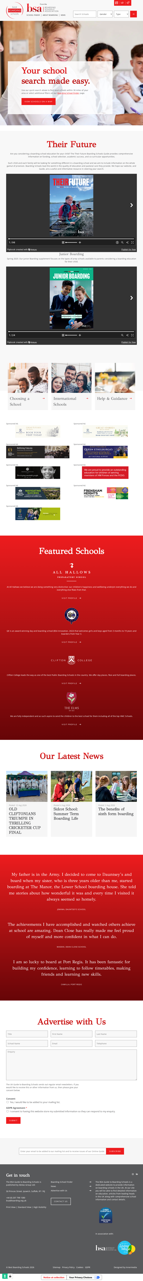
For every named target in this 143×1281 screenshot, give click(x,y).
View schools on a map (39, 101)
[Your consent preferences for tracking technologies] (10, 1276)
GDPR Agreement (16, 1108)
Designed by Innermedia (125, 1267)
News (53, 1186)
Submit (13, 1120)
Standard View (24, 1207)
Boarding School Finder (68, 93)
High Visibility (40, 1207)
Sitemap (56, 1267)
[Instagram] (133, 1174)
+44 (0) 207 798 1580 (15, 1197)
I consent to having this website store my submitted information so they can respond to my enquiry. (62, 1111)
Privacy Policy (68, 1267)
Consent (10, 1098)
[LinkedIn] (137, 1174)
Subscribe (115, 1151)
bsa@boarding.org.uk (16, 1200)
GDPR (87, 1267)
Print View (11, 1207)
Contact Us (61, 1201)
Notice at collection (53, 1277)
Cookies (79, 1267)
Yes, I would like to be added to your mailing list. (35, 1102)
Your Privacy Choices (80, 1277)
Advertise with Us (59, 1190)
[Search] (134, 3)
